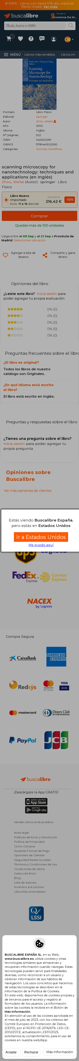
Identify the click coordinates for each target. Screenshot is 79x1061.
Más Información (59, 1052)
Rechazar (31, 1052)
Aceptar (11, 1052)
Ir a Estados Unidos (41, 537)
